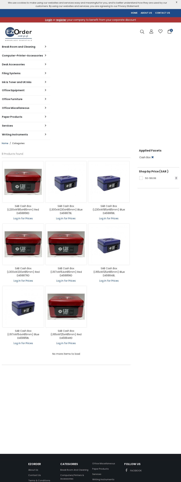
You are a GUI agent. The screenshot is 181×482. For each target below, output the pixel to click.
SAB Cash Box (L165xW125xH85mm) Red (66, 332)
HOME (134, 12)
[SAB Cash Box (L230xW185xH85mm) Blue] (108, 182)
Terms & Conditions (39, 480)
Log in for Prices (23, 218)
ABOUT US (146, 12)
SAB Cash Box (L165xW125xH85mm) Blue (109, 270)
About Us (33, 469)
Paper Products (100, 468)
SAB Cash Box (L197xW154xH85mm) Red (66, 270)
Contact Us (34, 475)
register (61, 20)
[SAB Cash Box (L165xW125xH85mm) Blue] (109, 244)
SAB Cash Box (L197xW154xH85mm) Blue (23, 332)
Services (96, 474)
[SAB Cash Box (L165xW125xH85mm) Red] (66, 306)
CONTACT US (162, 12)
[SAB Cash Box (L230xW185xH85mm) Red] (23, 182)
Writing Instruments (103, 479)
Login (48, 20)
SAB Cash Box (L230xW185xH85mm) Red (23, 207)
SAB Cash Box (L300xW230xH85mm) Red (23, 270)
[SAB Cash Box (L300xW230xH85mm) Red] (23, 244)
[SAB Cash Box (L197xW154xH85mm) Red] (66, 244)
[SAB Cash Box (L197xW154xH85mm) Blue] (23, 306)
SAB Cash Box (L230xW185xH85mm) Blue (109, 207)
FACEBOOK (136, 470)
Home (5, 143)
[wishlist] (160, 31)
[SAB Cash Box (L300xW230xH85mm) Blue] (66, 182)
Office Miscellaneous (103, 463)
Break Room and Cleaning (74, 469)
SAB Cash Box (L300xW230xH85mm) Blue (66, 207)
